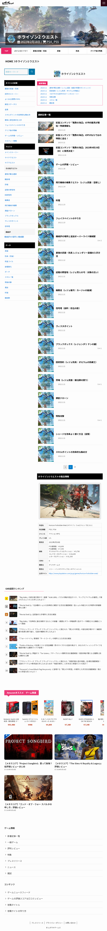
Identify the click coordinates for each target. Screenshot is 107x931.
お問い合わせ (71, 923)
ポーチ (7, 271)
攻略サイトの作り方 (16, 911)
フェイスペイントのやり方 (15, 125)
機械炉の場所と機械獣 (14, 236)
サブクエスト (10, 162)
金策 (6, 109)
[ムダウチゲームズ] (8, 3)
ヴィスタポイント (11, 221)
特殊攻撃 (8, 282)
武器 (58, 51)
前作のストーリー (11, 94)
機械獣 (7, 298)
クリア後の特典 (96, 51)
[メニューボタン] (104, 3)
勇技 (6, 287)
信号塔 (7, 226)
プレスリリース (14, 860)
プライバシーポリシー (54, 923)
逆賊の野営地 (10, 190)
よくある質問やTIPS (12, 99)
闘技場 (7, 179)
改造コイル (9, 261)
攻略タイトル (13, 904)
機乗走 (7, 200)
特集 (9, 854)
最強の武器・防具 (40, 51)
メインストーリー (21, 51)
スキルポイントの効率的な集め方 (17, 114)
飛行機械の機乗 (11, 205)
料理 (6, 292)
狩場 (6, 184)
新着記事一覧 (13, 836)
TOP (6, 51)
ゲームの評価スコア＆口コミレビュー (25, 898)
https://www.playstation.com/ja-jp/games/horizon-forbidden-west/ (73, 573)
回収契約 (8, 195)
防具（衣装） (10, 256)
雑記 (9, 873)
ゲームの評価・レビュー (14, 135)
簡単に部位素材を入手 (13, 120)
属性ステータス (11, 104)
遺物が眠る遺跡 (11, 174)
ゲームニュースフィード (18, 892)
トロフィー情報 (11, 141)
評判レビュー (13, 848)
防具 (77, 51)
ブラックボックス (11, 215)
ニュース (11, 867)
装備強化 (8, 266)
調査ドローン (10, 210)
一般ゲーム (12, 842)
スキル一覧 (9, 277)
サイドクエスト (11, 157)
